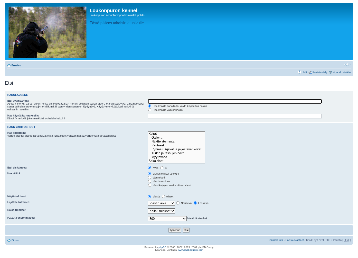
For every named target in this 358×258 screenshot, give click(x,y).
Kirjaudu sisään (342, 72)
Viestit (156, 196)
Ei (165, 167)
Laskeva (203, 203)
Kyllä (155, 167)
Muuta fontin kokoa (347, 64)
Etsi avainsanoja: (18, 100)
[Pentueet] (177, 145)
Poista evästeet (294, 240)
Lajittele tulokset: (18, 202)
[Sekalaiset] (177, 161)
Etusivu (16, 65)
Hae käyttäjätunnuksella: (23, 115)
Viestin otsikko (161, 181)
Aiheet (169, 196)
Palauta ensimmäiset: (21, 217)
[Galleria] (177, 138)
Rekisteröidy (319, 72)
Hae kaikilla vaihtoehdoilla (167, 109)
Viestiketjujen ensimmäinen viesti (171, 185)
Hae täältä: (14, 173)
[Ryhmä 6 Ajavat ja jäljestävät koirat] (177, 149)
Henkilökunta (275, 240)
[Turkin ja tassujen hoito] (177, 153)
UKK (304, 72)
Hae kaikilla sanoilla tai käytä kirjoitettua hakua (179, 106)
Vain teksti (158, 177)
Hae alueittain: (16, 132)
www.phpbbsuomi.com (190, 250)
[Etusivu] (48, 31)
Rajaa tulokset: (17, 209)
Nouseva (186, 203)
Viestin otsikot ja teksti (165, 173)
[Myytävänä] (177, 157)
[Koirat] (177, 134)
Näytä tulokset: (17, 196)
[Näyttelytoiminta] (177, 141)
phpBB (162, 247)
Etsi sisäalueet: (17, 167)
